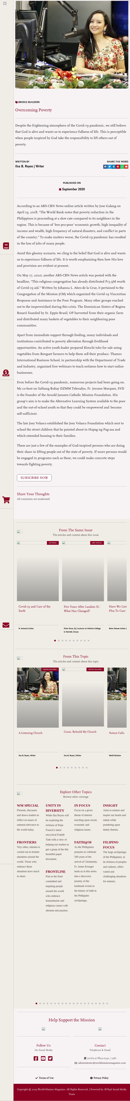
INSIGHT (110, 805)
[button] (105, 167)
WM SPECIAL (28, 805)
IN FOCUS (82, 805)
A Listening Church (30, 733)
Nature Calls (116, 733)
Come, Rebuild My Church (80, 731)
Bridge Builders (29, 102)
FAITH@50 (82, 842)
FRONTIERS (26, 842)
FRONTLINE (56, 871)
